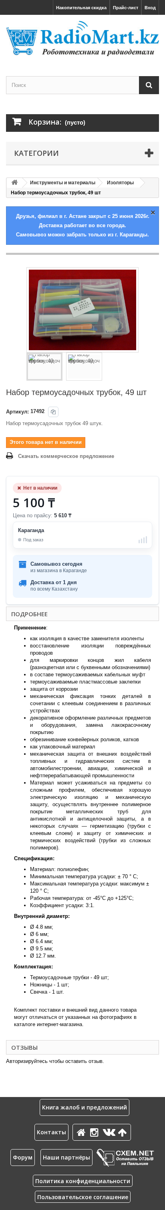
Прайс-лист (125, 7)
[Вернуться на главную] (14, 183)
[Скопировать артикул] (53, 412)
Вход (150, 7)
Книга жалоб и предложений (84, 1107)
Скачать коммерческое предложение (66, 456)
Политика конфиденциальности (82, 1181)
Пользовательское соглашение (82, 1197)
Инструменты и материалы (62, 183)
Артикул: (17, 412)
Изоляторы (120, 183)
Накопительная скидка (81, 7)
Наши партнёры (66, 1157)
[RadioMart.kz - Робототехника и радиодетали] (82, 38)
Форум (22, 1157)
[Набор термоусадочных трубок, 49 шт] (44, 366)
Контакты (51, 1132)
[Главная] (82, 1132)
